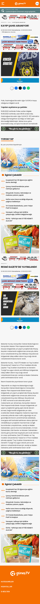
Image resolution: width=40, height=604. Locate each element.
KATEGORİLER (7, 582)
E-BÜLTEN (5, 592)
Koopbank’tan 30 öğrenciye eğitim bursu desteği (19, 181)
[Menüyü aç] (3, 3)
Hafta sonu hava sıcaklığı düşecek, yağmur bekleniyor (19, 200)
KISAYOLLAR (6, 587)
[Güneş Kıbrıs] (20, 3)
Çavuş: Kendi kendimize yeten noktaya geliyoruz (17, 187)
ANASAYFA (3, 22)
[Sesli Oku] (12, 88)
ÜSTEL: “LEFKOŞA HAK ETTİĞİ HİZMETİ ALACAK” (19, 220)
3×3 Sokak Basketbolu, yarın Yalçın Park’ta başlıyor (19, 207)
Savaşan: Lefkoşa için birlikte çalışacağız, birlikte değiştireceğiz (19, 213)
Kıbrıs (9, 22)
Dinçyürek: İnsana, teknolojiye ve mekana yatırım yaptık (18, 194)
